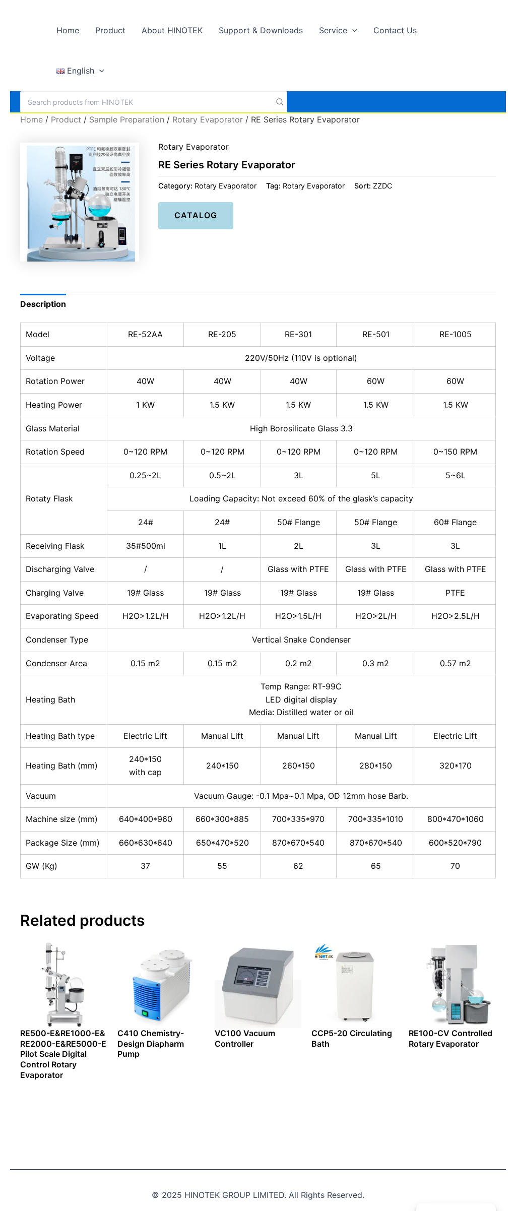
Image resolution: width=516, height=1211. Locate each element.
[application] (352, 30)
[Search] (280, 102)
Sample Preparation (126, 119)
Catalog (195, 215)
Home (31, 119)
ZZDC (382, 185)
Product (66, 119)
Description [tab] (43, 304)
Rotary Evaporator (207, 119)
